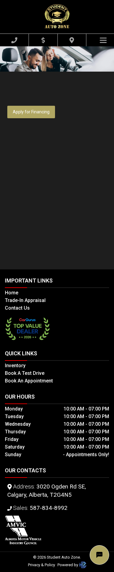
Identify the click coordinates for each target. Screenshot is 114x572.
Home (11, 293)
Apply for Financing (31, 111)
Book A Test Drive (24, 373)
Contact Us (17, 308)
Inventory (15, 365)
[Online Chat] (99, 555)
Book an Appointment (29, 381)
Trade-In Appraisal (25, 300)
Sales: (40, 507)
